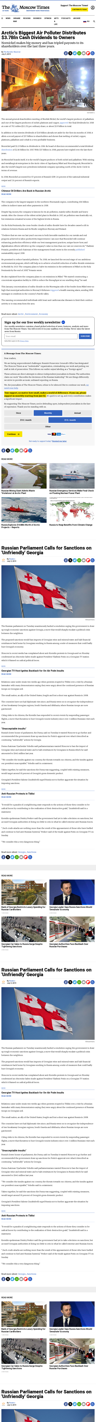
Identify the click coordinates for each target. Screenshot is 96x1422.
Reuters (12, 559)
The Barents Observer (12, 52)
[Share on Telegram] (75, 53)
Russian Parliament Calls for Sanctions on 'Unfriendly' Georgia (46, 550)
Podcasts (65, 18)
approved (64, 123)
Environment (31, 314)
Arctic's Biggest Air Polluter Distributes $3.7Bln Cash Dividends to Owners (43, 35)
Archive (76, 18)
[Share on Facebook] (66, 53)
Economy (43, 314)
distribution (6, 150)
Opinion (47, 18)
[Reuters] (3, 560)
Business (37, 18)
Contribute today (79, 9)
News (8, 18)
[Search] (94, 21)
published (80, 249)
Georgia (22, 852)
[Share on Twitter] (70, 53)
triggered (54, 290)
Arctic (21, 314)
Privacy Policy (24, 341)
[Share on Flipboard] (88, 53)
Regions (27, 18)
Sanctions (31, 852)
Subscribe (85, 336)
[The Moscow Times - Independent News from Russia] (25, 8)
